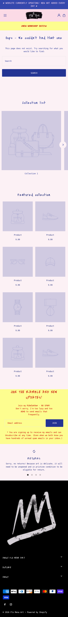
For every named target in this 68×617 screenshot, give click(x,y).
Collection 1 (31, 174)
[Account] (59, 15)
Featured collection (34, 195)
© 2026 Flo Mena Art (13, 612)
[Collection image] (31, 140)
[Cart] (64, 15)
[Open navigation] (13, 15)
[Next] (62, 144)
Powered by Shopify (37, 612)
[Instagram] (11, 604)
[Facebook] (5, 604)
